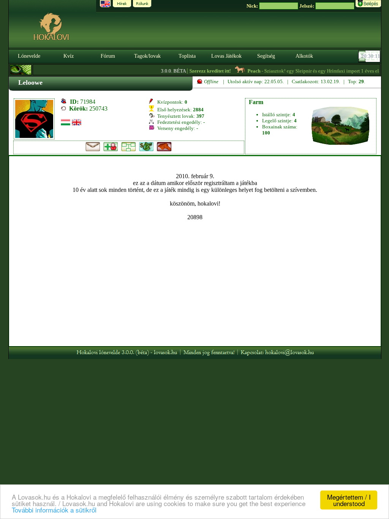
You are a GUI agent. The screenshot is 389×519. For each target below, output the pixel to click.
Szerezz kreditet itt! (205, 71)
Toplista (187, 56)
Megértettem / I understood (349, 500)
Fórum (108, 56)
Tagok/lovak (147, 56)
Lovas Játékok (226, 56)
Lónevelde (29, 56)
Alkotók (304, 56)
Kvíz (68, 56)
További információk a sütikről (54, 509)
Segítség (266, 56)
